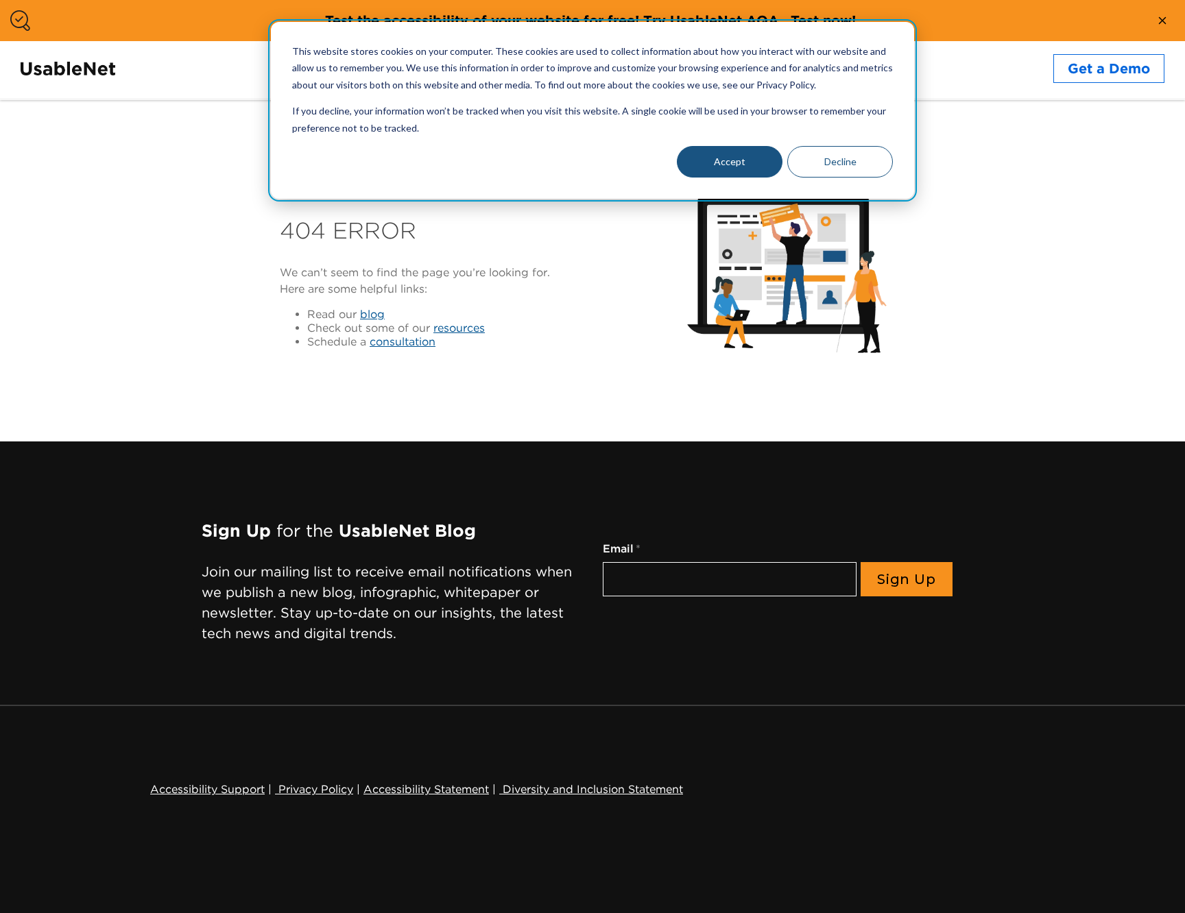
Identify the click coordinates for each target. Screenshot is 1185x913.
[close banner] (1162, 20)
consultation (402, 341)
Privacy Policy (314, 789)
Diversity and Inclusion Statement (591, 789)
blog (372, 314)
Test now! (823, 20)
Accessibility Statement (426, 789)
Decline (840, 161)
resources (459, 327)
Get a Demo (1109, 68)
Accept (729, 161)
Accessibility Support (207, 789)
